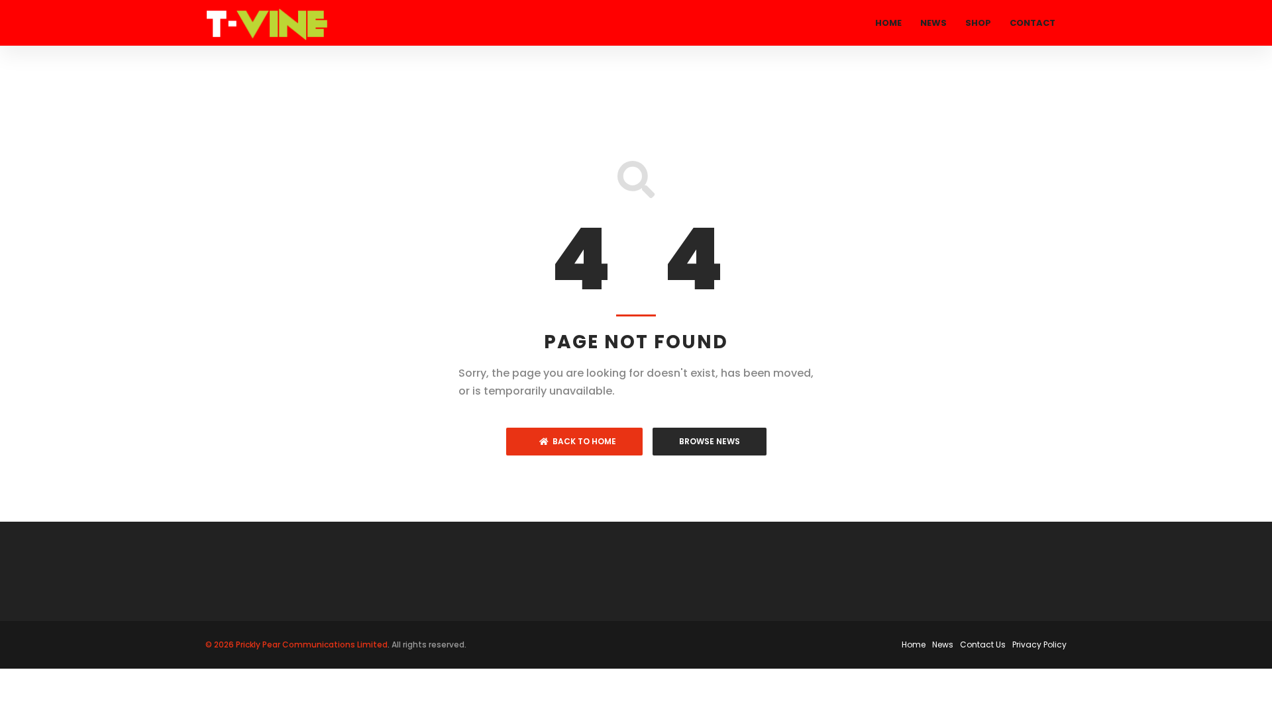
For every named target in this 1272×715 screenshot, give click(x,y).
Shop (978, 23)
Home (888, 23)
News (933, 23)
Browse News (709, 441)
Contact (1032, 23)
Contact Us (983, 644)
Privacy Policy (1039, 644)
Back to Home (582, 441)
